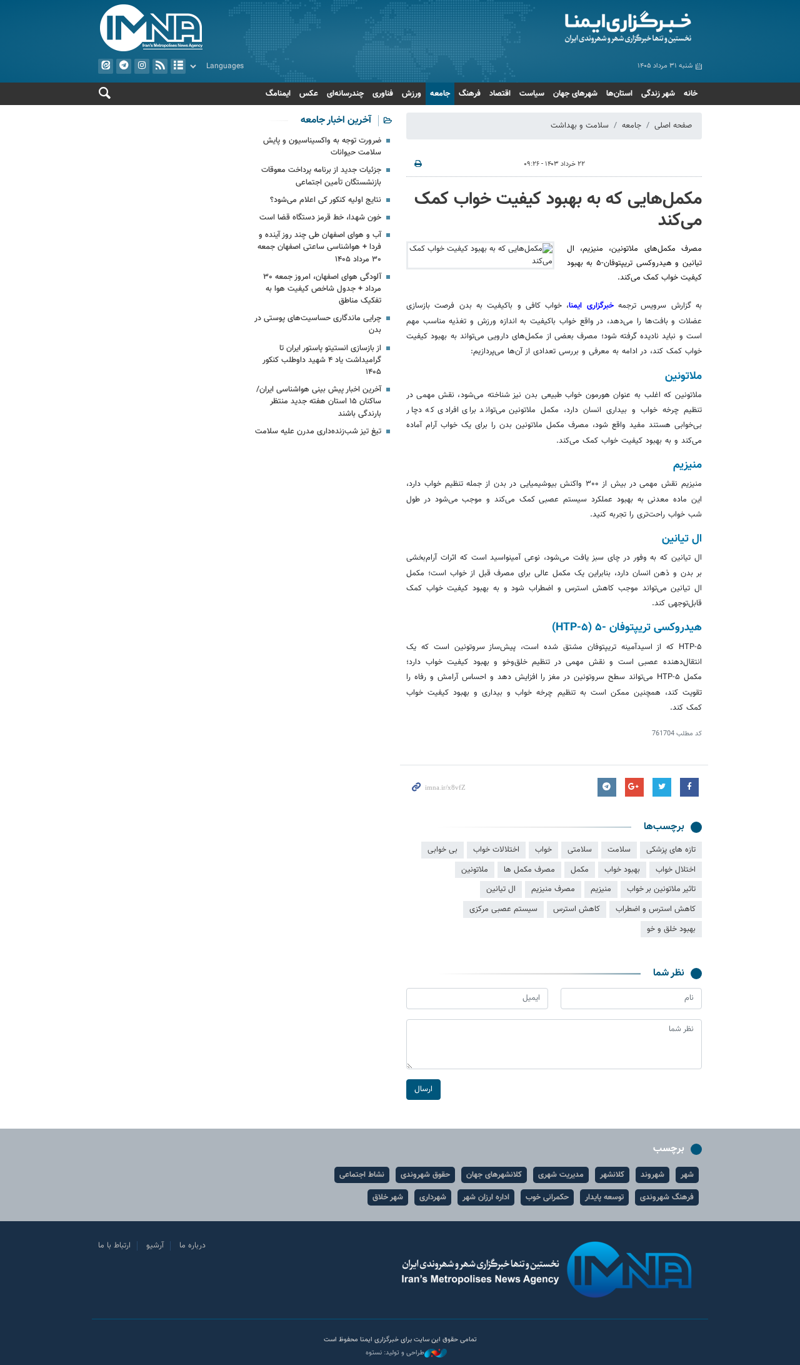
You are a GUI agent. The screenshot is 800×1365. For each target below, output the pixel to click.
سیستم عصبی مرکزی (503, 909)
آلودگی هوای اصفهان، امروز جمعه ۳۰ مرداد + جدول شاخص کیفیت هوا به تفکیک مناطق (322, 289)
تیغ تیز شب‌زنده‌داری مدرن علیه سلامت (318, 431)
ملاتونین (474, 870)
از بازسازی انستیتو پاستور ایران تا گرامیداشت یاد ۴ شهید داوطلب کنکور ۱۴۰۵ (321, 360)
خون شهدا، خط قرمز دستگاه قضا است (320, 217)
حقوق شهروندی (425, 1175)
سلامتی (580, 850)
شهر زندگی (658, 94)
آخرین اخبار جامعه (336, 120)
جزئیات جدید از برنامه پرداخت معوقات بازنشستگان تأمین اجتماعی (321, 176)
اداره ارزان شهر (485, 1197)
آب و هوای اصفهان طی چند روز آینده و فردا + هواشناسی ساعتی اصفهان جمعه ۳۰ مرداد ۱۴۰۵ (319, 247)
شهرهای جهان (575, 94)
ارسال (423, 1089)
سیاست (531, 94)
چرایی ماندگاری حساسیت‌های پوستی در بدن (317, 324)
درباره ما (192, 1245)
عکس (308, 94)
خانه (691, 94)
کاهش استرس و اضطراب (656, 909)
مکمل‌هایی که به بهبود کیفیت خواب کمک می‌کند (558, 210)
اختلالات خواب (496, 850)
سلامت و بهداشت (580, 125)
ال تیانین (501, 889)
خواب (543, 850)
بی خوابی (443, 850)
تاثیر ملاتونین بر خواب (661, 889)
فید (160, 66)
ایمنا (554, 28)
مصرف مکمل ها (529, 870)
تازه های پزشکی (671, 850)
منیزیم (601, 889)
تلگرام (123, 66)
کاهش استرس (576, 909)
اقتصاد (500, 94)
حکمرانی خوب (547, 1197)
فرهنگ (470, 94)
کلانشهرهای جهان (494, 1175)
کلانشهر (612, 1175)
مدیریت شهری (561, 1175)
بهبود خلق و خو (671, 929)
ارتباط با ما (114, 1245)
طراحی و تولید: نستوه (395, 1353)
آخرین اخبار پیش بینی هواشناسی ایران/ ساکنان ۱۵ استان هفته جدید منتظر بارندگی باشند (318, 401)
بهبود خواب (622, 870)
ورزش (411, 94)
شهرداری (432, 1197)
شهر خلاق (387, 1197)
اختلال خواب (676, 870)
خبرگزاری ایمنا (593, 306)
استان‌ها (619, 94)
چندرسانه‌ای (345, 94)
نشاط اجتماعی (361, 1175)
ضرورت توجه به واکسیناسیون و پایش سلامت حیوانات (322, 146)
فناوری (382, 94)
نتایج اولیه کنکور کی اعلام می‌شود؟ (325, 200)
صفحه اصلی (673, 125)
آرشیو (178, 66)
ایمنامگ (278, 94)
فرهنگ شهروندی (667, 1197)
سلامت (619, 850)
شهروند (652, 1175)
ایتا (105, 66)
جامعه (440, 94)
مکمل (580, 870)
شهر (687, 1175)
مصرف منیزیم (553, 889)
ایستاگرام (141, 66)
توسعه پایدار (604, 1197)
